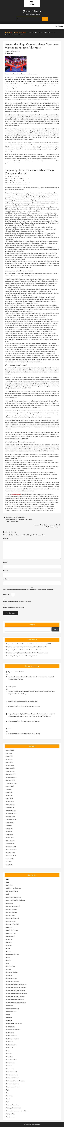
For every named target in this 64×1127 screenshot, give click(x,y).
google (8, 960)
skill (20, 508)
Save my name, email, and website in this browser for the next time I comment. (28, 589)
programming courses (13, 1087)
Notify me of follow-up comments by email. (17, 601)
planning (9, 1066)
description (9, 927)
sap (7, 1093)
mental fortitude (53, 502)
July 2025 (9, 789)
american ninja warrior (13, 897)
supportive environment (47, 508)
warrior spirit (49, 510)
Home (9, 32)
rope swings (14, 508)
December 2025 (11, 774)
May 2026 (9, 759)
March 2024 (10, 837)
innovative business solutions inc (16, 984)
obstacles (36, 504)
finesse (27, 500)
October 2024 (10, 816)
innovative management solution (16, 993)
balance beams (23, 496)
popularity (40, 506)
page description (11, 1060)
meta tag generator (12, 1038)
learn (8, 1014)
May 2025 (9, 795)
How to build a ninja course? (14, 177)
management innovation (13, 1029)
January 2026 (10, 771)
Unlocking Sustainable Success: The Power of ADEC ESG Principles (26, 647)
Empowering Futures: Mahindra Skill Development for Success (25, 650)
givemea (10, 53)
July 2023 (9, 861)
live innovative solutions (14, 1023)
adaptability (30, 494)
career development (12, 918)
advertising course (12, 891)
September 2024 (11, 819)
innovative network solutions (15, 996)
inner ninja (39, 502)
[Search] (45, 19)
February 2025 (10, 804)
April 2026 (9, 762)
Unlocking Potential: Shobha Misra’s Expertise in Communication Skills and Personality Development (31, 678)
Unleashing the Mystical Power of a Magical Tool (21, 656)
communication (11, 921)
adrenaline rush (39, 494)
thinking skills (10, 1114)
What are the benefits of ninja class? (17, 179)
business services (11, 912)
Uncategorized (20, 32)
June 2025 (9, 792)
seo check (9, 1096)
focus (53, 500)
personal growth (10, 506)
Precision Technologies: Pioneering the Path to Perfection (46, 526)
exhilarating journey (18, 500)
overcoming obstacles (47, 504)
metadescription (11, 1044)
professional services (12, 1078)
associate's (9, 903)
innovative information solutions (16, 987)
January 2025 (10, 807)
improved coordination (21, 502)
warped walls (40, 510)
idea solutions (10, 966)
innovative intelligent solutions (15, 990)
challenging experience (45, 496)
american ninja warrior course (15, 900)
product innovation (12, 1075)
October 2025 (10, 780)
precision (47, 506)
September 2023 (11, 855)
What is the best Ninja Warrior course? (17, 183)
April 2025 (9, 798)
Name (5, 562)
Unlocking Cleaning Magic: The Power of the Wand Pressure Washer (27, 653)
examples (9, 942)
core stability (19, 498)
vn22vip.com (12, 686)
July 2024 (9, 825)
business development (13, 906)
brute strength (33, 496)
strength (36, 508)
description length (12, 930)
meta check (10, 1032)
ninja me (9, 1053)
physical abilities (21, 506)
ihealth (8, 969)
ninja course (29, 504)
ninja (8, 1050)
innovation (9, 975)
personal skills (10, 1063)
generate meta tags (12, 954)
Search (32, 624)
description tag (11, 933)
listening (9, 1020)
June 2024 (9, 828)
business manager (11, 909)
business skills (10, 915)
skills (7, 1102)
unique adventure (15, 510)
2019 (7, 879)
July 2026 (9, 753)
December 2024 (11, 810)
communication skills (12, 924)
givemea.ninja (32, 10)
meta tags (9, 1041)
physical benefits (31, 506)
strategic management (13, 1108)
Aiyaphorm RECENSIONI (16, 672)
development (10, 936)
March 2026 (10, 765)
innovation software (12, 981)
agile (7, 894)
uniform (10, 729)
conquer (11, 498)
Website (5, 579)
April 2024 (9, 834)
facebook (9, 945)
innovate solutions (12, 972)
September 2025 (11, 783)
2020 (8, 882)
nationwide (9, 1047)
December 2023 (11, 846)
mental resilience (10, 504)
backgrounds (14, 496)
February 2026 (10, 768)
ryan (7, 1090)
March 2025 (10, 801)
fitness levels (46, 500)
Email (5, 570)
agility (47, 494)
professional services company (15, 1081)
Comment (6, 538)
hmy (7, 963)
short (8, 1099)
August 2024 (10, 822)
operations (9, 1057)
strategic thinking (27, 508)
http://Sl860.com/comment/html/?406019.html (23, 701)
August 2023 (10, 858)
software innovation (12, 1105)
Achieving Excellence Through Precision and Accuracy (24, 706)
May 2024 (9, 831)
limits (45, 502)
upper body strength (28, 510)
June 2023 (9, 864)
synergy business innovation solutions (18, 1111)
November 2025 (11, 777)
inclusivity (32, 502)
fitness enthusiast (36, 500)
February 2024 (10, 840)
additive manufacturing (13, 888)
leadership (9, 1005)
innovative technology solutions (16, 1002)
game (8, 948)
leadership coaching (12, 1008)
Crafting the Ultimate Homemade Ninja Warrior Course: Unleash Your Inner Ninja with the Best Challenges (31, 693)
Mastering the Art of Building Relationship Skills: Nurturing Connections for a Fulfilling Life (19, 519)
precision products (11, 1072)
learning (9, 1017)
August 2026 (10, 750)
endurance (55, 498)
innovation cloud (11, 978)
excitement (8, 500)
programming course (12, 1084)
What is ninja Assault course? (14, 181)
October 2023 (10, 852)
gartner (8, 951)
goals (8, 957)
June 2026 (9, 756)
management (10, 1026)
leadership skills (11, 1011)
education (9, 939)
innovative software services (15, 999)
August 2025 (10, 786)
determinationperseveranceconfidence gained (38, 498)
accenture (9, 885)
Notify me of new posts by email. (14, 607)
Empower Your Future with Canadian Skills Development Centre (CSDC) (28, 644)
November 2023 (11, 849)
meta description (11, 1035)
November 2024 (11, 813)
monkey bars (20, 504)
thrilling (7, 510)
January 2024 (10, 843)
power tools (10, 1069)
